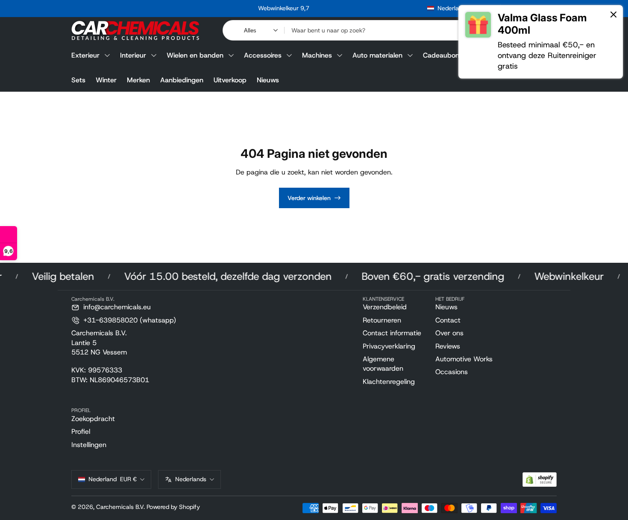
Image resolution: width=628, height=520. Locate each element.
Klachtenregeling (389, 381)
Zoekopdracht (93, 418)
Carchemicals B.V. (120, 507)
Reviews (447, 346)
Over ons (449, 332)
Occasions (451, 371)
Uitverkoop (230, 80)
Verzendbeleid (385, 306)
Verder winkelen (309, 198)
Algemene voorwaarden (383, 363)
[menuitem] (395, 307)
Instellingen (88, 444)
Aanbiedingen (181, 80)
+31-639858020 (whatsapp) (129, 320)
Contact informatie (392, 332)
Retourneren (382, 320)
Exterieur (85, 55)
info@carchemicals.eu (117, 306)
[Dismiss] (613, 15)
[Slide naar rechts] (413, 8)
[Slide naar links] (154, 8)
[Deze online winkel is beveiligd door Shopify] (539, 479)
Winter (106, 80)
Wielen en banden (195, 55)
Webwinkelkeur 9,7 (283, 8)
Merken (138, 80)
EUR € (112, 479)
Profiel (80, 431)
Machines (317, 55)
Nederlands (190, 479)
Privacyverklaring (389, 346)
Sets (78, 80)
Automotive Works (464, 358)
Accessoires (263, 55)
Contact (448, 320)
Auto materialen (377, 55)
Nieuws (268, 80)
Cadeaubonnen (447, 55)
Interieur (133, 55)
